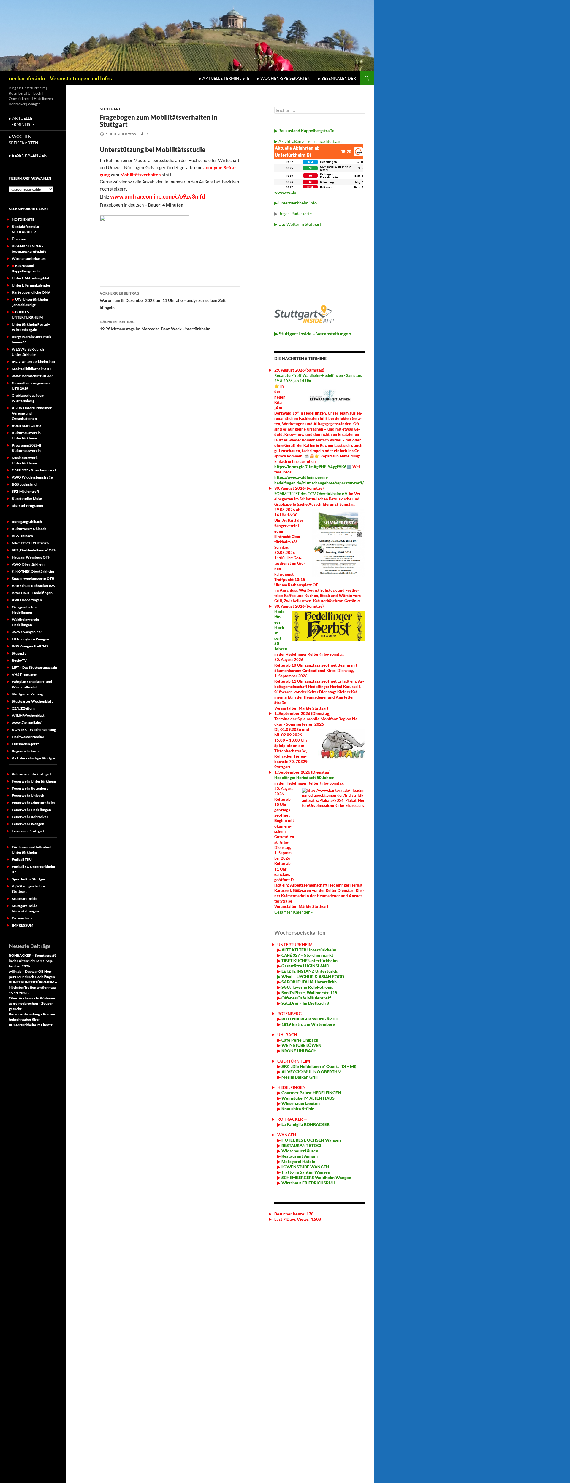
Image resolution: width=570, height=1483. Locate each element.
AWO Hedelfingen (27, 600)
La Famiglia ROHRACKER (305, 1124)
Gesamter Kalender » (293, 911)
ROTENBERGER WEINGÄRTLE (310, 1018)
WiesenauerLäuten (299, 1150)
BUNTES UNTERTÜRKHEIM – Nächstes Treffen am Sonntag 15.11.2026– (33, 987)
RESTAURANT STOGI (301, 1145)
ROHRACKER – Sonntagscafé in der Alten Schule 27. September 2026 (32, 960)
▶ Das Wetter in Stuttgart (297, 224)
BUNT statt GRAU (26, 425)
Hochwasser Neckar (28, 737)
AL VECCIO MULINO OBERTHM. (311, 1071)
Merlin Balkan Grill (300, 1076)
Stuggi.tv (19, 653)
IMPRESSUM (22, 925)
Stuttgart (110, 109)
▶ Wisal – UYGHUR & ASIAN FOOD (310, 976)
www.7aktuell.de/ (27, 722)
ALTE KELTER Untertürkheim (308, 949)
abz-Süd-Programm (27, 505)
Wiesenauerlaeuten (300, 1103)
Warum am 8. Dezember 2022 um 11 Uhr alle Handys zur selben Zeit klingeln (163, 300)
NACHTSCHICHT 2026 (30, 543)
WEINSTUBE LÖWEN (301, 1045)
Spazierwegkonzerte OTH (33, 578)
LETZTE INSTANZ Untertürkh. (309, 971)
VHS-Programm (24, 674)
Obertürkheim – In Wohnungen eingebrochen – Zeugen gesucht (32, 1003)
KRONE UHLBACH (299, 1050)
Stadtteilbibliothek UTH (31, 369)
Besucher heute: (290, 1213)
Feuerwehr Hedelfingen (31, 809)
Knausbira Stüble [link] (298, 1108)
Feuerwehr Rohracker (30, 817)
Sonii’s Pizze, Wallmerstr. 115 (309, 992)
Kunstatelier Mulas (27, 498)
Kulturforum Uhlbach (29, 529)
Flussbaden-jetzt (25, 744)
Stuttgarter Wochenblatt (32, 701)
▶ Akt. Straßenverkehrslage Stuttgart (308, 141)
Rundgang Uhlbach (27, 521)
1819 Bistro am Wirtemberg (308, 1024)
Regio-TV (19, 660)
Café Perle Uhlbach (299, 1039)
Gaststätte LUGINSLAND (305, 965)
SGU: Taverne (307, 987)
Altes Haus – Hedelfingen (32, 593)
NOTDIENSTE (23, 219)
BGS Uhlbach (22, 536)
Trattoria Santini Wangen (305, 1172)
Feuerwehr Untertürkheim (34, 781)
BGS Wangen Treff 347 (30, 646)
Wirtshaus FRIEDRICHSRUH (308, 1182)
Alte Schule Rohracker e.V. (33, 585)
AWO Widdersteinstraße (32, 477)
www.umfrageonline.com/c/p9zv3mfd (157, 196)
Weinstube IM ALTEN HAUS (308, 1097)
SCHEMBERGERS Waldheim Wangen (316, 1177)
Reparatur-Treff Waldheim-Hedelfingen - (310, 375)
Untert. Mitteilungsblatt (31, 278)
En (147, 134)
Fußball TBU (22, 859)
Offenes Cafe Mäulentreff (306, 997)
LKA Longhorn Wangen (30, 639)
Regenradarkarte (26, 751)
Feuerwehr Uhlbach (28, 795)
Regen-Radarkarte (295, 213)
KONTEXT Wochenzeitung (34, 729)
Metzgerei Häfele (298, 1161)
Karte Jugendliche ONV (31, 292)
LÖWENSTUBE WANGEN (305, 1166)
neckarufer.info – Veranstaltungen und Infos (60, 78)
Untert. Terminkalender (31, 285)
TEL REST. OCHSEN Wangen (314, 1140)
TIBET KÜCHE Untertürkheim (309, 960)
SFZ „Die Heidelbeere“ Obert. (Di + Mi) (318, 1066)
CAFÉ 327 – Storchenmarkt (307, 955)
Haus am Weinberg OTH (31, 557)
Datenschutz (22, 918)
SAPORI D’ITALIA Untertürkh (309, 981)
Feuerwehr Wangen (28, 824)
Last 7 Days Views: (292, 1219)
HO (284, 1140)
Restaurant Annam (299, 1156)
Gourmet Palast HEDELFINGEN (311, 1092)
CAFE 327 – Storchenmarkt (34, 470)
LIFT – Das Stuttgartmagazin (34, 667)
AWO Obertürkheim (28, 564)
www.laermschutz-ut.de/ (32, 376)
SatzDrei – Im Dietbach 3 (305, 1003)
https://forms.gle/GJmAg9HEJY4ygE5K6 (310, 466)
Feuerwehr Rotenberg (30, 788)
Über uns (19, 239)
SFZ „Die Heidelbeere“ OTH (34, 550)
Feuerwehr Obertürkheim (33, 802)
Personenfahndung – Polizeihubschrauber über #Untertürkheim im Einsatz (32, 1019)
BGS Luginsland (24, 484)
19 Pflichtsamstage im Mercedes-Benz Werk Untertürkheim (155, 325)
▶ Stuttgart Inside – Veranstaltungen (312, 333)
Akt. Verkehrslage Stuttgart (34, 758)
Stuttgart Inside (24, 898)
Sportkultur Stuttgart (29, 879)
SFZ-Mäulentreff (25, 491)
